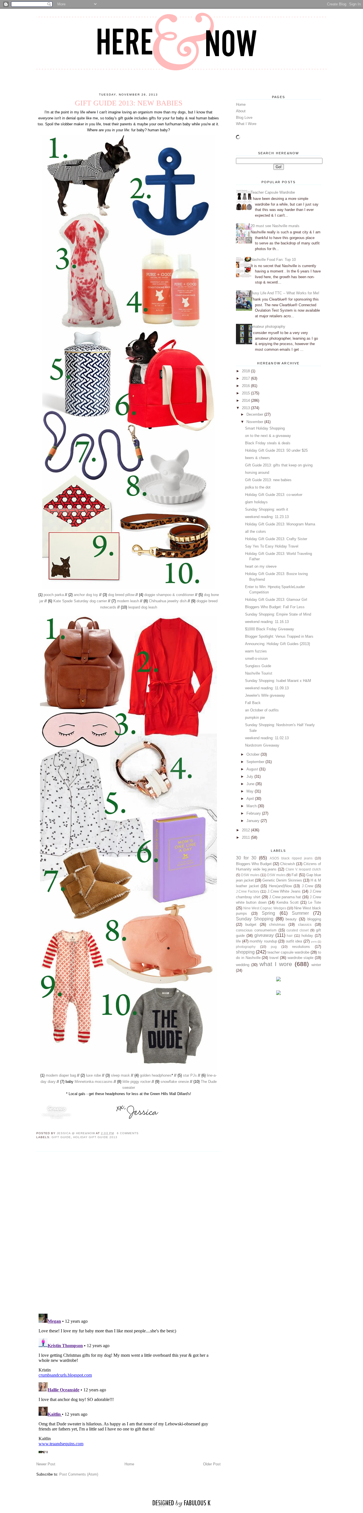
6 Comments (128, 1133)
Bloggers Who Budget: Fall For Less (275, 607)
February (254, 813)
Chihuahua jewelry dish (168, 601)
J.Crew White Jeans (284, 891)
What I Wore (246, 124)
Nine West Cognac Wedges (264, 908)
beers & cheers (257, 458)
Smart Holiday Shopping (265, 428)
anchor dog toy (86, 595)
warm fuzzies (256, 651)
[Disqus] (128, 1232)
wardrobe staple (301, 958)
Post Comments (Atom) (78, 1474)
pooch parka (54, 595)
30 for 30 (246, 857)
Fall (294, 875)
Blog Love (244, 117)
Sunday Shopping (254, 918)
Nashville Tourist (258, 673)
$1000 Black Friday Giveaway (269, 629)
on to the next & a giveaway (268, 436)
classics (305, 924)
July (250, 776)
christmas (277, 924)
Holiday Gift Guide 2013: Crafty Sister (276, 539)
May (250, 791)
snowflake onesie (175, 1081)
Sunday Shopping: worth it (266, 509)
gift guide (61, 1137)
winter (316, 965)
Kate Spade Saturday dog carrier (80, 601)
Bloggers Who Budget (254, 864)
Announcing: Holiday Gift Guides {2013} (277, 644)
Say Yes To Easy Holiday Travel (271, 546)
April (250, 798)
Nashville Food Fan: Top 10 (273, 259)
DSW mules (250, 875)
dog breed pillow (121, 595)
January (253, 821)
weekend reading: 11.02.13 (267, 738)
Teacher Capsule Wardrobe (273, 192)
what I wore (275, 964)
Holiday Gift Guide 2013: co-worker (273, 495)
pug (274, 946)
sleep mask (120, 1075)
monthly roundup (263, 941)
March (252, 806)
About (241, 111)
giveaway (264, 935)
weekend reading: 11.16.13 (267, 622)
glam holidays (256, 502)
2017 (246, 378)
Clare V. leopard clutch (303, 869)
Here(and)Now (280, 886)
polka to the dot (258, 487)
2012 (246, 830)
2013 (246, 408)
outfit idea (294, 941)
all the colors (255, 531)
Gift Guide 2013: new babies (268, 480)
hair (290, 935)
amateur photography (268, 326)
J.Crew (307, 886)
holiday (307, 935)
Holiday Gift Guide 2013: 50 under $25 (276, 450)
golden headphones (156, 1075)
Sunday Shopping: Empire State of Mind (278, 614)
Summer (300, 913)
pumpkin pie (255, 717)
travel (273, 958)
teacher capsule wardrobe (288, 952)
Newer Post (45, 1464)
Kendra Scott (288, 902)
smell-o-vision (256, 658)
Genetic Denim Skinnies (282, 880)
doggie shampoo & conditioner (169, 595)
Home (129, 1464)
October (253, 754)
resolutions (301, 946)
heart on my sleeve (261, 566)
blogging (314, 919)
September (255, 762)
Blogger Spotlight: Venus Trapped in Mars (279, 636)
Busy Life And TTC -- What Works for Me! (285, 293)
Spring (268, 913)
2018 (246, 371)
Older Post (212, 1464)
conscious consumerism (256, 930)
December (255, 414)
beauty (291, 919)
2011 (246, 837)
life (238, 941)
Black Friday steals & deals (267, 443)
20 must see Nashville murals (275, 226)
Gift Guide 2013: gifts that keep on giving (279, 465)
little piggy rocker (137, 1081)
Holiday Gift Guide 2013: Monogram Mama (280, 524)
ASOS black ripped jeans (291, 858)
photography (246, 946)
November (255, 422)
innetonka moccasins (95, 1081)
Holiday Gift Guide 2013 (95, 1137)
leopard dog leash (142, 607)
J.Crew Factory (247, 891)
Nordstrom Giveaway (262, 745)
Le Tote (314, 902)
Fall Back (253, 703)
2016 (246, 386)
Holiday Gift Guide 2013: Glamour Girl (276, 599)
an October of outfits (262, 710)
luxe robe (93, 1075)
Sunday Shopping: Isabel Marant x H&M (278, 681)
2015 (246, 393)
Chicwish (287, 864)
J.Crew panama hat (285, 897)
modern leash (128, 601)
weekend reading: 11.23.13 (267, 517)
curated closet (297, 930)
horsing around (257, 472)
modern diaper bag (61, 1075)
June (251, 784)
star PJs (190, 1075)
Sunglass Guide (258, 666)
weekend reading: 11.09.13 (267, 688)
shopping (245, 952)
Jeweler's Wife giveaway (265, 695)
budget (250, 924)
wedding (242, 965)
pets (314, 941)
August (252, 769)
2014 (246, 400)
